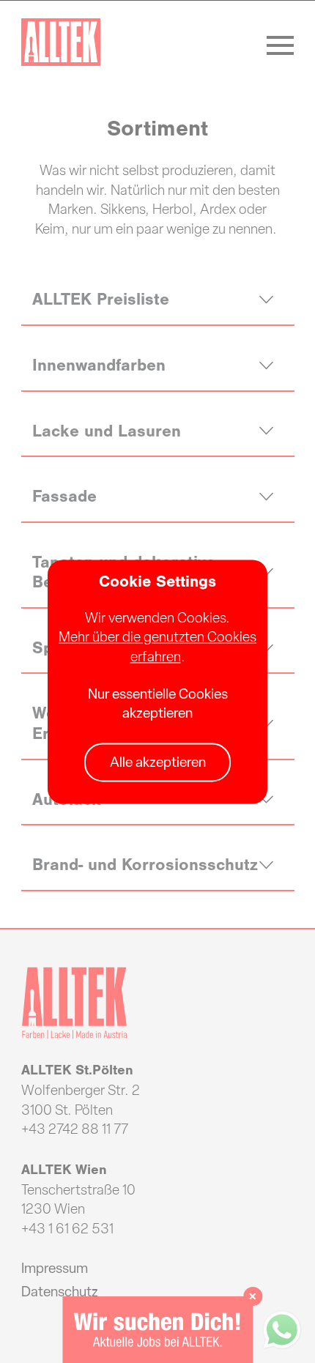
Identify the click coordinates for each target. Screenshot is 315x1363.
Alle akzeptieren (158, 763)
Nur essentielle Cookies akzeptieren (158, 704)
